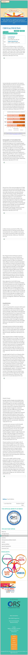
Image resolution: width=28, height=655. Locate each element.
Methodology (14, 644)
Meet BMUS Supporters (14, 618)
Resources (14, 646)
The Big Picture (5, 533)
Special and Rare (5, 544)
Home (14, 636)
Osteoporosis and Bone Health (9, 540)
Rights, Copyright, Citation (14, 628)
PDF (15, 55)
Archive (14, 642)
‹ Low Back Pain (7, 503)
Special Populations (6, 546)
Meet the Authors (14, 615)
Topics (14, 640)
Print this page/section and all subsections (10, 32)
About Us (4, 531)
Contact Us (14, 648)
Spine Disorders (5, 535)
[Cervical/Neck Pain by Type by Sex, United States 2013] (14, 246)
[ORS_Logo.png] (14, 605)
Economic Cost (5, 548)
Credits (14, 627)
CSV (17, 55)
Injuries (3, 542)
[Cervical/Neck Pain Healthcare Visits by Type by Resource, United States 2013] (14, 123)
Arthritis (4, 538)
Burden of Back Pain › (20, 504)
